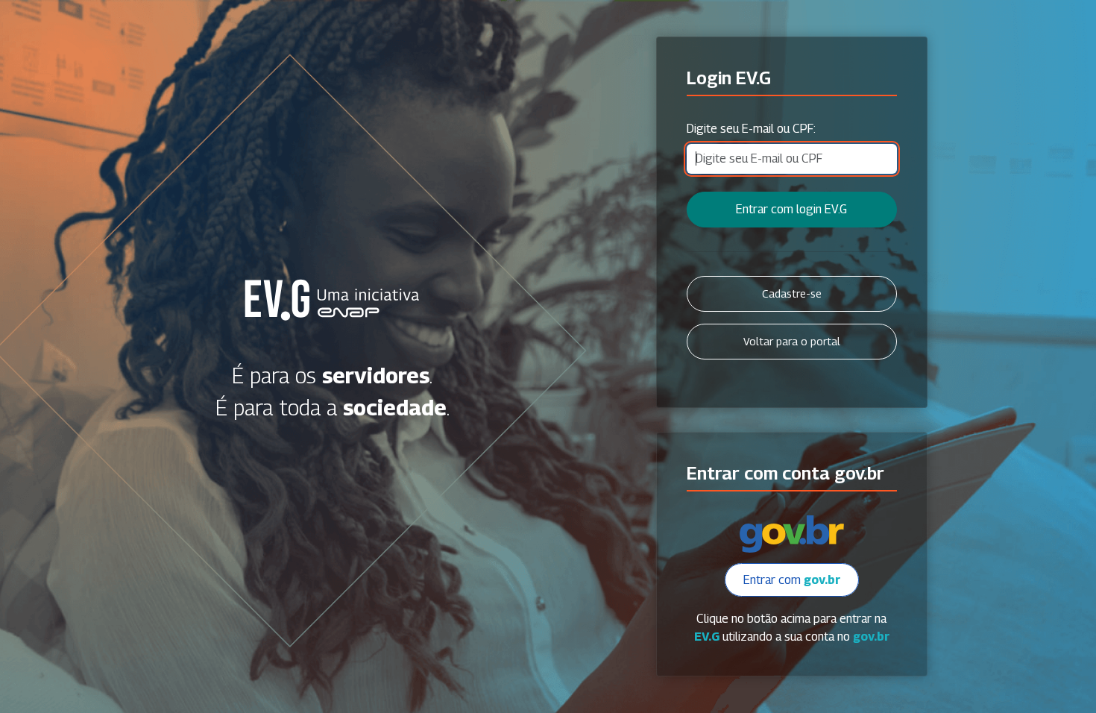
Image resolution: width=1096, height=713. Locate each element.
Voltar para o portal (791, 341)
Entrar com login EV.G (791, 209)
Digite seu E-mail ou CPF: (751, 129)
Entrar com (791, 580)
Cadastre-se (792, 293)
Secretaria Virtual (332, 299)
